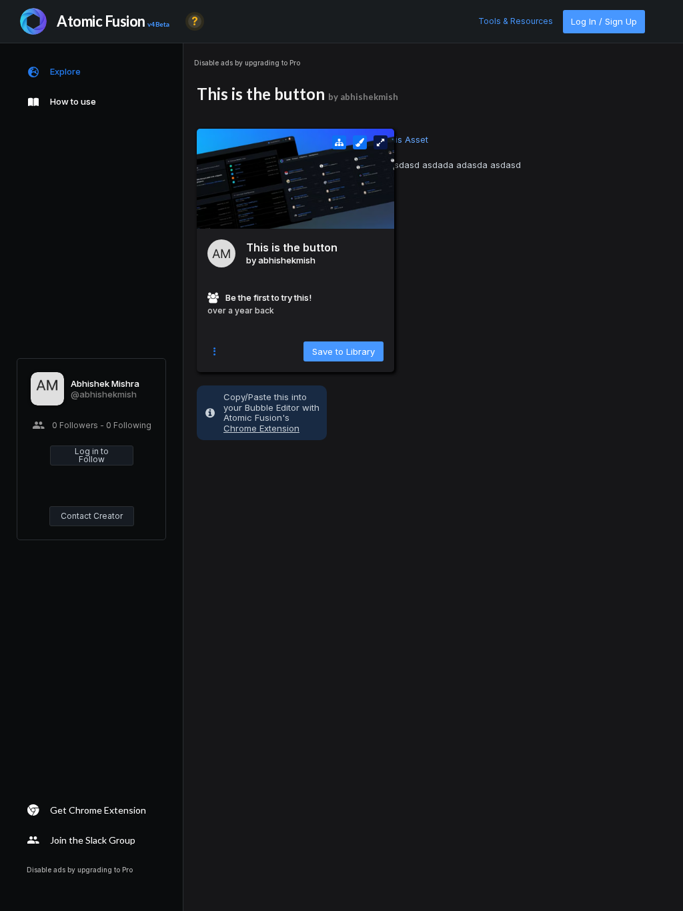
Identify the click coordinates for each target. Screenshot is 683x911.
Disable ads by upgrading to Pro (247, 62)
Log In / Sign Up (604, 21)
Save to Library (343, 351)
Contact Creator (92, 516)
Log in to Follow (92, 455)
